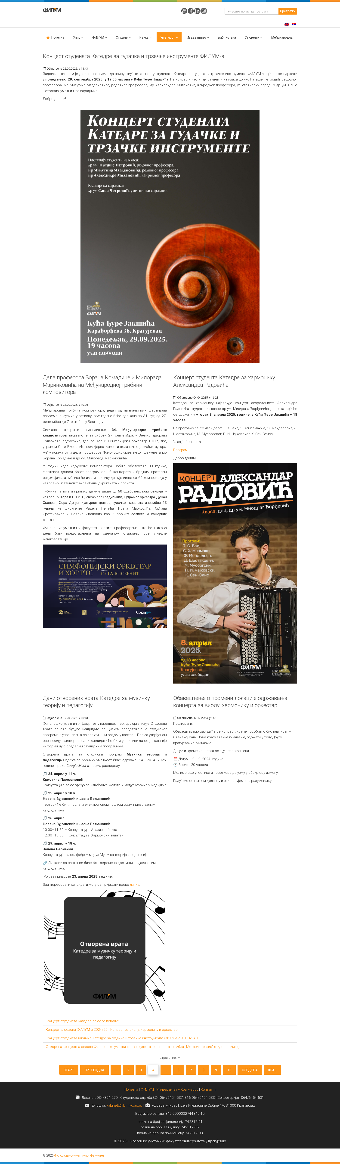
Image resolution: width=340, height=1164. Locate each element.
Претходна (94, 1070)
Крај (272, 1070)
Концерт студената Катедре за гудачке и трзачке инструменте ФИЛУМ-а (133, 56)
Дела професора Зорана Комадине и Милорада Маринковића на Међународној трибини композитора (102, 384)
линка (134, 884)
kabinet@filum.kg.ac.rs (124, 1105)
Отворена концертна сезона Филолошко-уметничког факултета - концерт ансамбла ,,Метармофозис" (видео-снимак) (143, 1047)
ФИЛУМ (147, 1089)
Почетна (57, 37)
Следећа (250, 1070)
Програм (180, 450)
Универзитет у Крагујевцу (177, 1089)
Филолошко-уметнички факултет (79, 1155)
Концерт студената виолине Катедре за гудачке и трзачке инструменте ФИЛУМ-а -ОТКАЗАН (122, 1038)
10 (229, 1070)
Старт (69, 1070)
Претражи (288, 11)
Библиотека (227, 37)
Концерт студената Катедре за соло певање (82, 1021)
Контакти (208, 1089)
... (166, 1070)
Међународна (282, 37)
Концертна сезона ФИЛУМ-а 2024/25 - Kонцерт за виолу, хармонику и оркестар (112, 1030)
